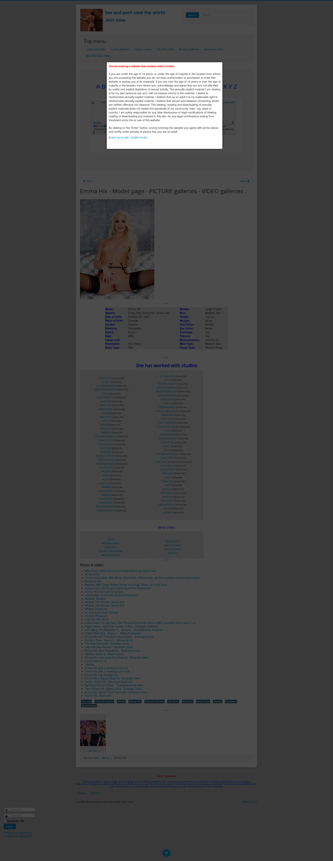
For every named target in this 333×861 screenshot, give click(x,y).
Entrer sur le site (119, 137)
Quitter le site (139, 137)
